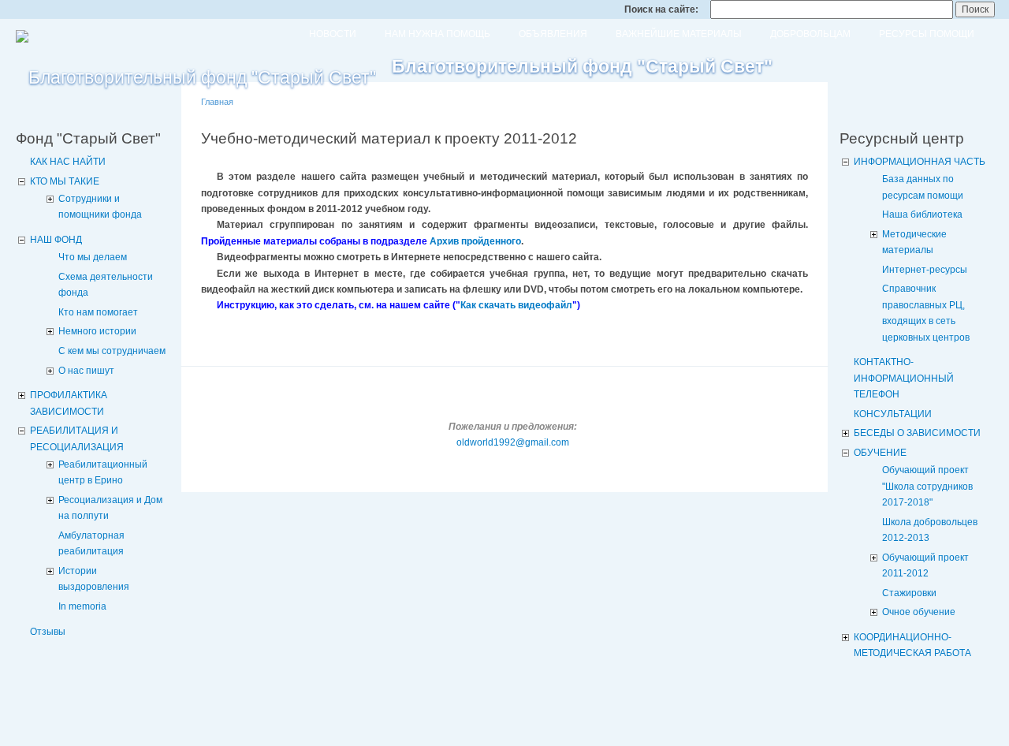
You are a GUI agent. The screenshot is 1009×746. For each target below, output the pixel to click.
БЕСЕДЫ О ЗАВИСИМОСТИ (917, 432)
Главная (217, 101)
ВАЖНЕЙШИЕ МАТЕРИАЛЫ (679, 33)
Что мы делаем (92, 257)
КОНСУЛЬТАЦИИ (893, 414)
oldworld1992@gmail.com (512, 442)
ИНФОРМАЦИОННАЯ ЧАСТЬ (919, 161)
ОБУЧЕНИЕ (880, 452)
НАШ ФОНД (56, 239)
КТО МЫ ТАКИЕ (64, 181)
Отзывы (47, 631)
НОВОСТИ (332, 33)
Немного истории (97, 331)
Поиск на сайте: (662, 9)
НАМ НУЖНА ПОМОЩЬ (437, 33)
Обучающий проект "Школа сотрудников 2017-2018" (927, 486)
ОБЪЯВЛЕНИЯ (553, 33)
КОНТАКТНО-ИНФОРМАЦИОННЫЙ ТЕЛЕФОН (904, 378)
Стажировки (909, 593)
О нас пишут (86, 370)
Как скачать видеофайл (516, 305)
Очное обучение (918, 611)
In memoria (82, 606)
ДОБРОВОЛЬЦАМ (810, 33)
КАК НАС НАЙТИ (68, 161)
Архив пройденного (475, 241)
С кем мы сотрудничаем (112, 350)
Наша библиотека (922, 214)
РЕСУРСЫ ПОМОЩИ (926, 33)
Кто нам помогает (98, 312)
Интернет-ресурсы (924, 269)
